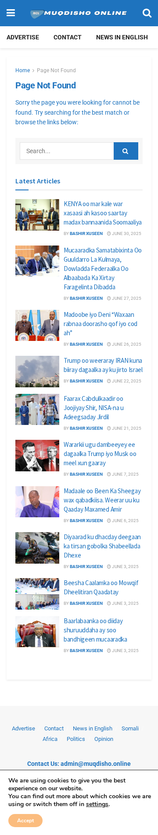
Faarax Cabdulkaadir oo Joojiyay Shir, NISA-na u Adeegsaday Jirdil (94, 407)
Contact (68, 37)
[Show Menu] (11, 13)
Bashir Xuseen (86, 233)
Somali (130, 728)
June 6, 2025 (125, 520)
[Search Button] (147, 13)
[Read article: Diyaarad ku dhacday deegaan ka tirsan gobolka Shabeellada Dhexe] (37, 548)
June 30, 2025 (126, 233)
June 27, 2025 (126, 298)
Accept (25, 820)
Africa (50, 739)
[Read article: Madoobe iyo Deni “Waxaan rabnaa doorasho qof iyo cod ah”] (37, 325)
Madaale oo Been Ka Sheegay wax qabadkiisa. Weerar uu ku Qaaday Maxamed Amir (102, 500)
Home (22, 70)
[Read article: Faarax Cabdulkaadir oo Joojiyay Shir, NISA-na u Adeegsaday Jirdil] (37, 409)
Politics (76, 739)
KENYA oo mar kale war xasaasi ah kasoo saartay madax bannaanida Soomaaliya (103, 213)
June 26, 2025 (126, 344)
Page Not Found (56, 70)
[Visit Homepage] (79, 13)
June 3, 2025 (125, 566)
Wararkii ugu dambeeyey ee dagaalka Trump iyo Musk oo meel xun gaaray (100, 453)
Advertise (23, 37)
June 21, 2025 (126, 428)
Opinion (103, 739)
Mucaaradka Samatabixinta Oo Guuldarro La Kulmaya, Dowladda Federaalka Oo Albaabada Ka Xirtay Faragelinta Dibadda (103, 268)
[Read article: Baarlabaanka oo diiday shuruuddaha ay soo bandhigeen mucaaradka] (37, 632)
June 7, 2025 (125, 474)
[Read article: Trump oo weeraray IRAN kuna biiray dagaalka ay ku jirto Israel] (37, 371)
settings (97, 804)
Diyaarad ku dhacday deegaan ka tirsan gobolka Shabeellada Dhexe (102, 546)
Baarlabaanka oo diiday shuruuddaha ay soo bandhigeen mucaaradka (95, 630)
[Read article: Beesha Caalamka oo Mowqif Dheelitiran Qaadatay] (37, 594)
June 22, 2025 (126, 381)
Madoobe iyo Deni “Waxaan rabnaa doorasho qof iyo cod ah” (100, 323)
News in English (122, 37)
